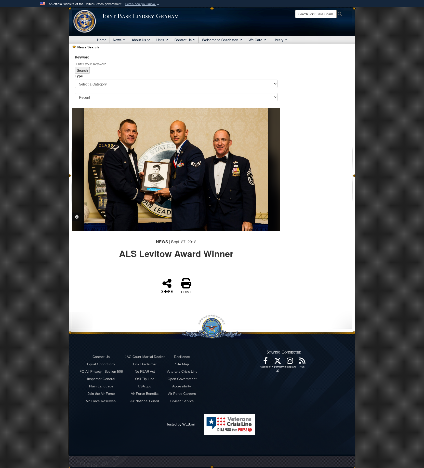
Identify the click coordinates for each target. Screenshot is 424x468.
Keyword (82, 57)
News (117, 39)
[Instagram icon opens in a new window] (290, 362)
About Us (139, 39)
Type (79, 75)
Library (278, 39)
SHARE (167, 291)
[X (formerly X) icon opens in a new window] (278, 362)
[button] (142, 4)
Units (160, 39)
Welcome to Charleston (220, 39)
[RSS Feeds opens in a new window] (302, 362)
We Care (255, 39)
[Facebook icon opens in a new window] (265, 362)
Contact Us (183, 39)
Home (101, 39)
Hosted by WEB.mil (180, 424)
